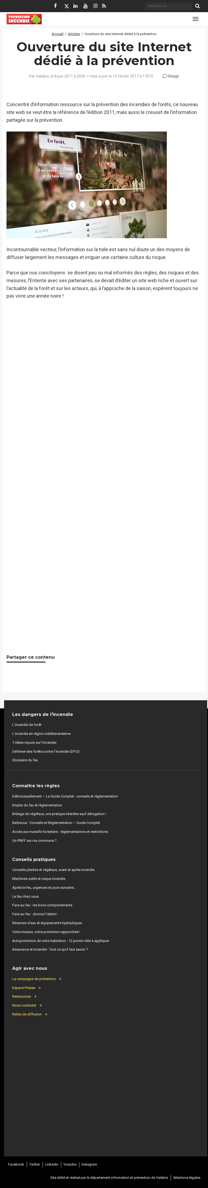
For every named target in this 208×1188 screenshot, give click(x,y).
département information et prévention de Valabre (129, 1178)
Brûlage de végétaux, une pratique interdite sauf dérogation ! (59, 814)
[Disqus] (104, 415)
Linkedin (51, 1164)
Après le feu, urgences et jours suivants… (44, 888)
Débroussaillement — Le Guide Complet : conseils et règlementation (65, 796)
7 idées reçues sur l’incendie (34, 743)
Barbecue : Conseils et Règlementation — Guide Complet (56, 823)
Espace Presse (23, 988)
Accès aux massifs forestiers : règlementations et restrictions (60, 832)
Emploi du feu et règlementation (37, 805)
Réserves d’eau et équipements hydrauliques (47, 923)
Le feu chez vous (25, 896)
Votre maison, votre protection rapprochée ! (46, 932)
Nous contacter (24, 1005)
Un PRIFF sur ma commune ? (34, 841)
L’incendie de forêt (26, 725)
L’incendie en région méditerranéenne (41, 734)
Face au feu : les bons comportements (42, 905)
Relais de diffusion (27, 1014)
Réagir (173, 76)
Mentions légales (187, 1178)
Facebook (16, 1164)
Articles (74, 34)
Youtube (69, 1164)
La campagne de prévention (34, 979)
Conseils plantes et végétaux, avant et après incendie (53, 870)
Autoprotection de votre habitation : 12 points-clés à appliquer (60, 941)
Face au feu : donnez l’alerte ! (34, 914)
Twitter (34, 1164)
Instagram (89, 1164)
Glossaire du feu (25, 760)
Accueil (57, 34)
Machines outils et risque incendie (38, 879)
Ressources (21, 996)
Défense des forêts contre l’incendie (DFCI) (46, 751)
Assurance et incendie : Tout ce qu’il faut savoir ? (50, 949)
